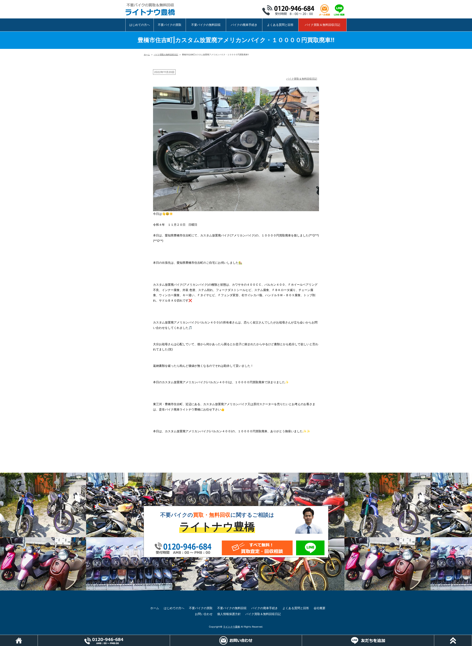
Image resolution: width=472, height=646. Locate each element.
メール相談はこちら (324, 10)
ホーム (147, 54)
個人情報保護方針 (229, 614)
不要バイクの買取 (169, 25)
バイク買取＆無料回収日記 (322, 25)
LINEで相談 (339, 10)
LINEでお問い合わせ (310, 548)
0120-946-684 (289, 10)
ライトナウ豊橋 (231, 626)
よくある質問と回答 (280, 25)
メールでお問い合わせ (257, 548)
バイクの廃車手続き (244, 25)
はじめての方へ (139, 25)
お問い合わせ (204, 614)
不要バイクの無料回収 (206, 25)
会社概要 (319, 608)
